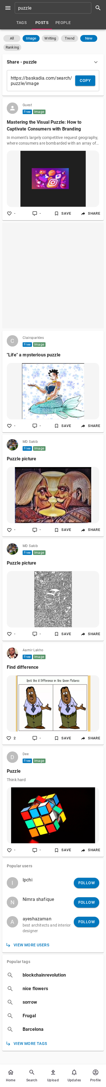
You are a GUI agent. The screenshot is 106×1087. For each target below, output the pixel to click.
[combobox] (60, 8)
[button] (11, 38)
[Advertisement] (53, 275)
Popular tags (18, 961)
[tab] (21, 22)
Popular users (19, 866)
